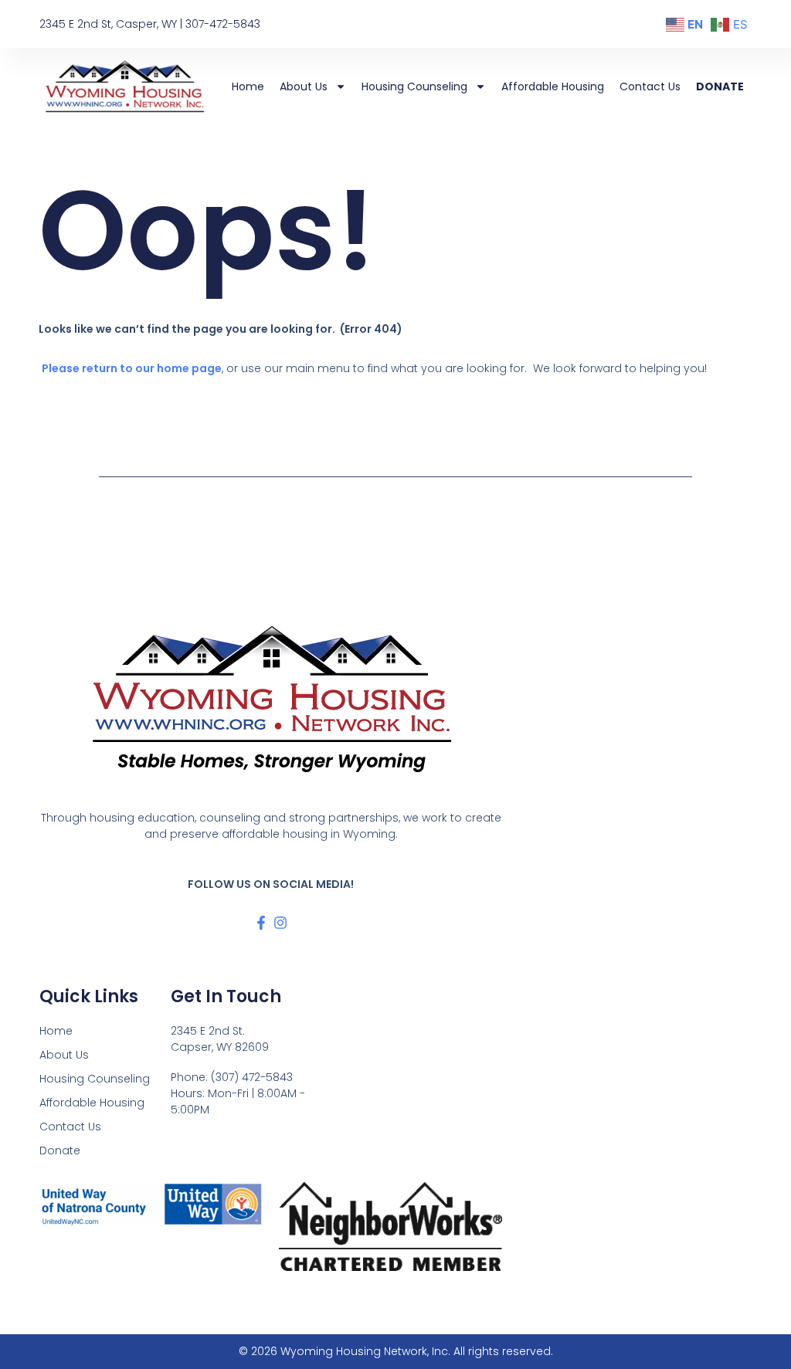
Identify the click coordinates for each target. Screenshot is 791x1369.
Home (248, 86)
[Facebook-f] (261, 923)
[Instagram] (280, 923)
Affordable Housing (552, 86)
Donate (720, 86)
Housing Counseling (414, 86)
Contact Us (650, 86)
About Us (304, 86)
